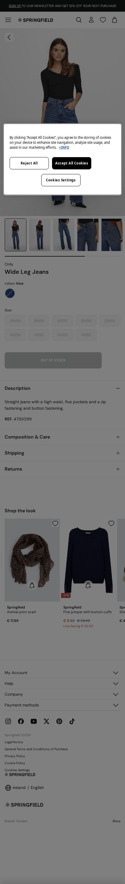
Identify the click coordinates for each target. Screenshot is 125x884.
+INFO (64, 147)
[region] (62, 159)
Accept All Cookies (71, 163)
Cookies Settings (61, 180)
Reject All (29, 163)
